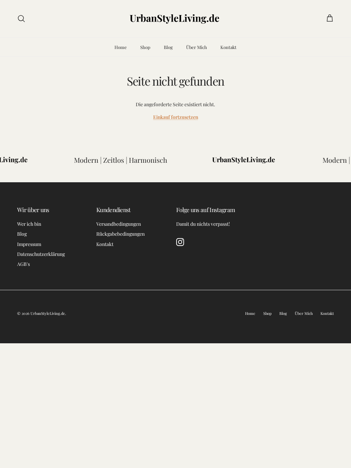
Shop (145, 47)
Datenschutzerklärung (41, 254)
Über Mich (196, 47)
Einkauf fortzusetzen (175, 117)
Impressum (29, 244)
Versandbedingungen (118, 224)
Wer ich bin (29, 224)
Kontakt (228, 47)
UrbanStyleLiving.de (48, 313)
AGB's (23, 264)
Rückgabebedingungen (120, 234)
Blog (168, 47)
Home (120, 47)
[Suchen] (21, 18)
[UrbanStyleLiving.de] (175, 18)
